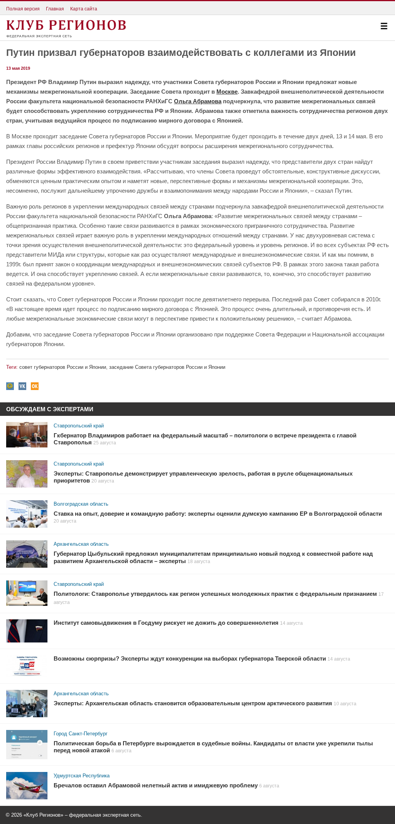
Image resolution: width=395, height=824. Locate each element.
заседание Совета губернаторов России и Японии (167, 367)
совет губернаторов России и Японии (62, 367)
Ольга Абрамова (197, 101)
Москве (227, 91)
